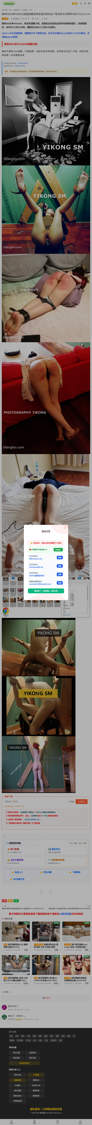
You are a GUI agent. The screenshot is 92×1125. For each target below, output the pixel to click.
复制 (59, 557)
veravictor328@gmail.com (40, 584)
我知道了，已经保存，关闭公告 (46, 591)
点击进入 (58, 550)
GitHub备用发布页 (36, 575)
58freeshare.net (35, 559)
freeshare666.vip (36, 567)
